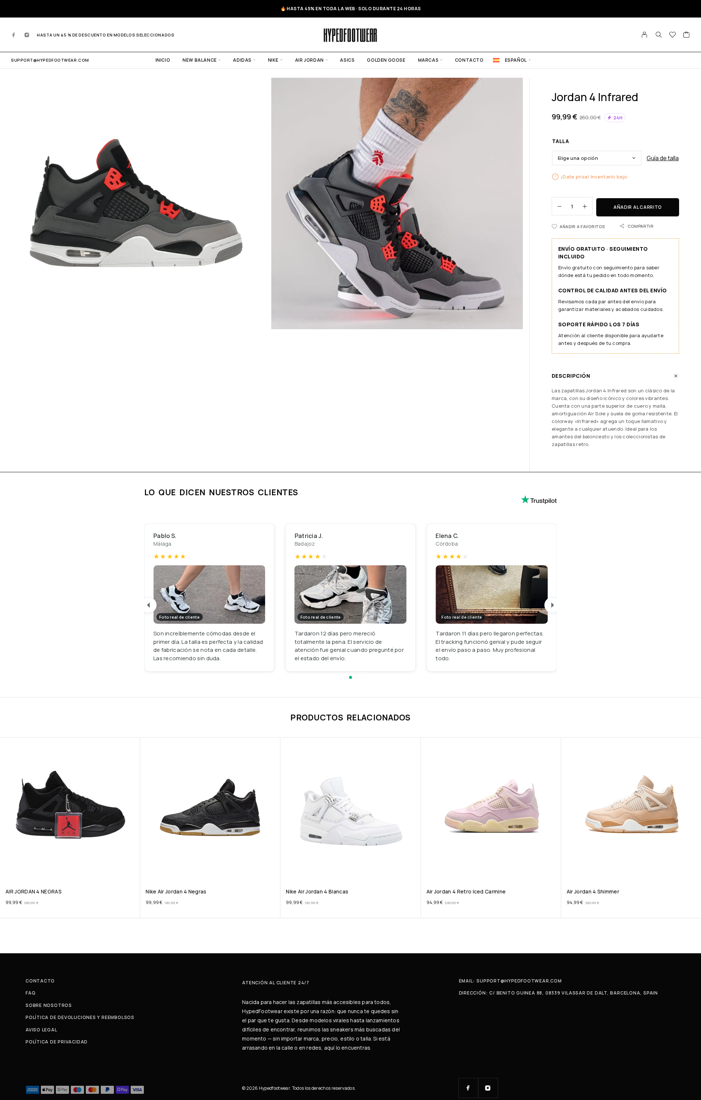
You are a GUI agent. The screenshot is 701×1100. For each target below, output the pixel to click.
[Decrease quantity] (557, 206)
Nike (273, 60)
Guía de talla (663, 158)
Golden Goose (386, 60)
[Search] (659, 34)
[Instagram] (27, 35)
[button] (344, 677)
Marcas (428, 60)
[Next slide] (552, 605)
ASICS (347, 60)
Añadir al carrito (637, 207)
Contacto (469, 60)
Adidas (242, 60)
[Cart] (686, 35)
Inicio (163, 60)
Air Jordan (309, 60)
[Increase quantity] (587, 206)
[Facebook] (14, 35)
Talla (560, 141)
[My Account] (644, 34)
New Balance (200, 60)
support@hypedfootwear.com (50, 60)
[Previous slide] (149, 605)
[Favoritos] (672, 35)
